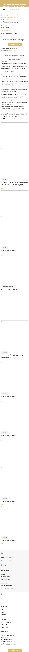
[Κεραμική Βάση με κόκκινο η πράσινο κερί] (14, 307)
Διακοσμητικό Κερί (8, 250)
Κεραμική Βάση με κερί (10, 289)
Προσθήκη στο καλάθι (15, 44)
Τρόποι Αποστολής (7, 622)
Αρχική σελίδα (4, 26)
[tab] (8, 55)
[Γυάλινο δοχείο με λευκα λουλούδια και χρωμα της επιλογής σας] (14, 134)
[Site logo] (14, 9)
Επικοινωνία (5, 627)
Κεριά (18, 26)
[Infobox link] (14, 556)
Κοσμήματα (5, 609)
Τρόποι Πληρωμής (7, 624)
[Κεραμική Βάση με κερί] (14, 268)
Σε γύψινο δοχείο (5, 27)
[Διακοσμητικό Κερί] (14, 202)
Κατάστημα (12, 26)
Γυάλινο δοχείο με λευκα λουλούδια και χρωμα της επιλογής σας (14, 183)
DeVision (16, 641)
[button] (8, 286)
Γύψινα (4, 614)
